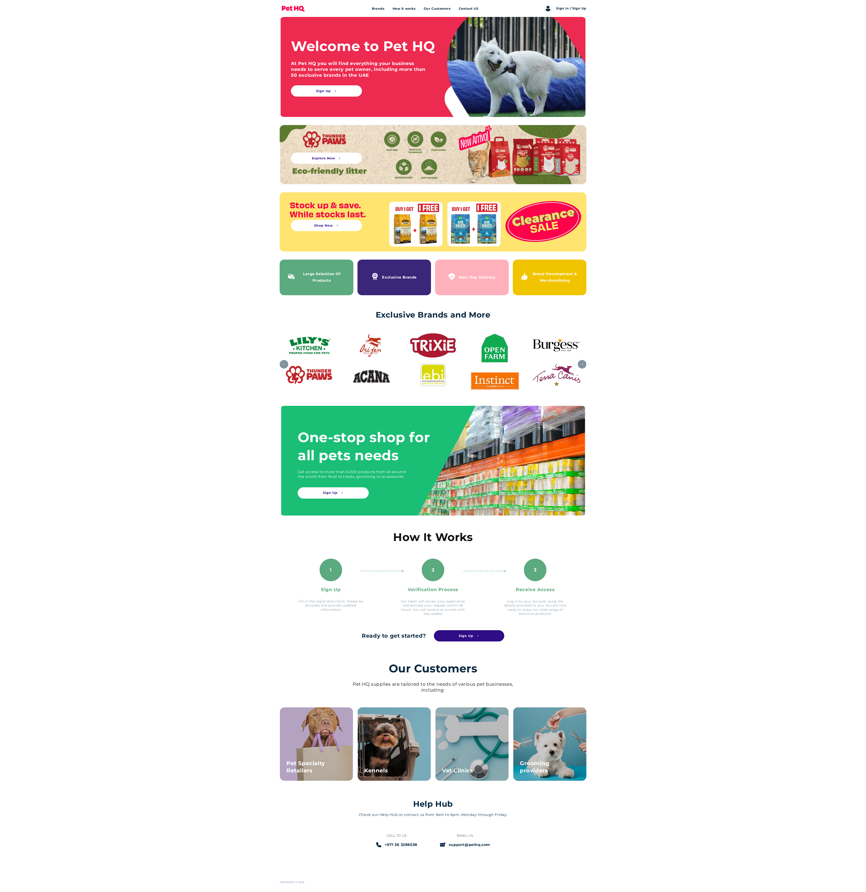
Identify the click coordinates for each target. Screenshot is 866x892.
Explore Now (323, 158)
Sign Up (323, 91)
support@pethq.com (469, 845)
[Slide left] (284, 364)
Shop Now (323, 225)
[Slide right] (582, 364)
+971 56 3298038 (401, 845)
